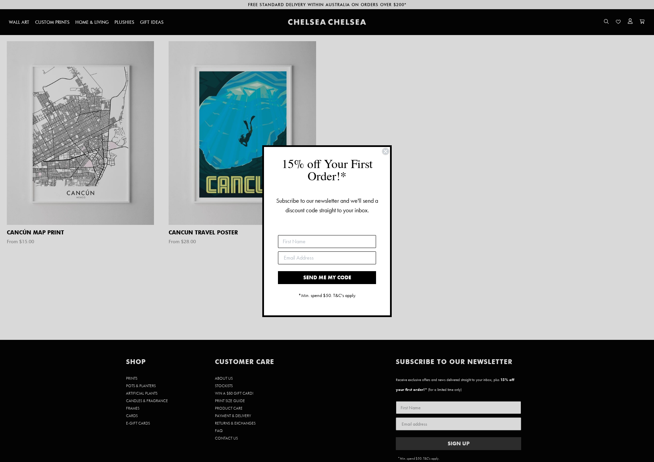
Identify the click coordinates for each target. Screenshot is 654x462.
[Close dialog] (385, 151)
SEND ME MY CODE (327, 277)
